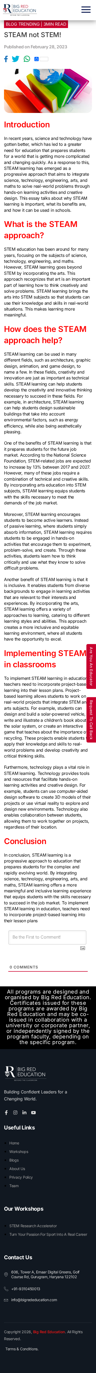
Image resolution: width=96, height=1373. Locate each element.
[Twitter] (17, 59)
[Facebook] (8, 59)
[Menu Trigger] (85, 9)
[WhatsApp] (28, 59)
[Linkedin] (25, 1112)
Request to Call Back (91, 720)
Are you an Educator (91, 666)
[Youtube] (34, 1112)
